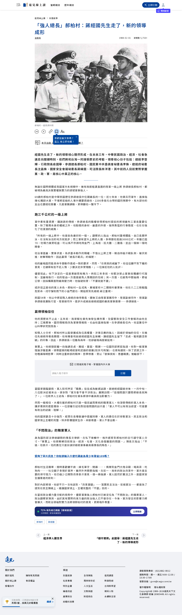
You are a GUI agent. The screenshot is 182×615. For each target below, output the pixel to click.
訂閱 (123, 373)
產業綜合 (67, 596)
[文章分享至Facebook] (43, 132)
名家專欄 (67, 580)
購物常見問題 (32, 575)
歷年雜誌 (69, 5)
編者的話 (67, 591)
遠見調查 (109, 575)
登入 (56, 141)
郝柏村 (40, 521)
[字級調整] (62, 132)
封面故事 (53, 18)
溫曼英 (38, 37)
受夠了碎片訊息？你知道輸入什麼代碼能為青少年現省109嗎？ (72, 456)
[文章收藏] (56, 131)
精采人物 (109, 591)
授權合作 (9, 585)
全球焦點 (88, 575)
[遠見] (9, 561)
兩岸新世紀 (89, 580)
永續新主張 (110, 596)
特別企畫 (67, 585)
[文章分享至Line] (36, 132)
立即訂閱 (152, 5)
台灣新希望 (110, 585)
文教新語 (88, 591)
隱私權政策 (159, 587)
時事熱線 (109, 580)
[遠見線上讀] (34, 5)
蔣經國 (51, 521)
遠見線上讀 (40, 18)
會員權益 (30, 580)
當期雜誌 (55, 5)
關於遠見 (9, 575)
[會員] (163, 5)
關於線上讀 (10, 580)
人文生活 (88, 585)
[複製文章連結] (50, 132)
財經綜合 (88, 596)
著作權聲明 (145, 587)
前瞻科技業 (68, 601)
